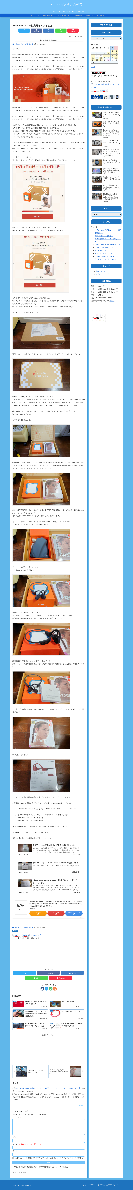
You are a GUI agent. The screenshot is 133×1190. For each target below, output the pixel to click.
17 (93, 58)
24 (93, 60)
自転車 (16, 930)
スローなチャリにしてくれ (104, 253)
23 (116, 58)
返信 (82, 1105)
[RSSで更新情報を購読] (55, 989)
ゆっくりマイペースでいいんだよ (107, 247)
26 (101, 60)
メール (27, 1144)
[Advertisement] (48, 952)
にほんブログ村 (36, 935)
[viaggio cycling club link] (98, 73)
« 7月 (93, 67)
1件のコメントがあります (23, 44)
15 (112, 55)
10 (93, 55)
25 (97, 60)
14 (108, 55)
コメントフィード (102, 274)
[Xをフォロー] (46, 989)
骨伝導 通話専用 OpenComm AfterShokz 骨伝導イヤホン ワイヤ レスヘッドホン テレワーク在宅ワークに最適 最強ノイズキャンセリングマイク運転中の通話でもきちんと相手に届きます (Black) (55, 904)
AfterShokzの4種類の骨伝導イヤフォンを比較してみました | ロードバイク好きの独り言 (48, 1088)
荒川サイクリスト (101, 250)
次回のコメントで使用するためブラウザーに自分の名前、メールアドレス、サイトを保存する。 (49, 1158)
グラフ (112, 301)
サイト (14, 1151)
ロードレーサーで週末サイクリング (108, 245)
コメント (16, 1117)
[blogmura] (106, 86)
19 (101, 58)
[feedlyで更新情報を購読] (50, 989)
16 (116, 55)
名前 (14, 1137)
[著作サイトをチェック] (42, 989)
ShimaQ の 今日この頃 (104, 236)
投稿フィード (100, 271)
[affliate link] (105, 97)
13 (104, 55)
